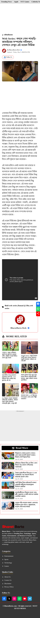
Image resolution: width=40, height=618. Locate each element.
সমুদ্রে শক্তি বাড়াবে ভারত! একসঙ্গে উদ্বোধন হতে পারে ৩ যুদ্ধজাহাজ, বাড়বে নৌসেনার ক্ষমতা (26, 504)
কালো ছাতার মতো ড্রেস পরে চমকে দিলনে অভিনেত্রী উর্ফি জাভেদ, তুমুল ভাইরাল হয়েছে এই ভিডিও (29, 377)
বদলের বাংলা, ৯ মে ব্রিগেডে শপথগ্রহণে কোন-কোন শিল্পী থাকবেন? (29, 397)
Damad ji (21, 305)
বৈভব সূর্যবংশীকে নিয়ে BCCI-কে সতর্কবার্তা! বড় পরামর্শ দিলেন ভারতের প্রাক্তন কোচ (26, 475)
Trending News (6, 2)
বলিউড (6, 35)
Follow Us (9, 57)
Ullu (27, 305)
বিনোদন (10, 35)
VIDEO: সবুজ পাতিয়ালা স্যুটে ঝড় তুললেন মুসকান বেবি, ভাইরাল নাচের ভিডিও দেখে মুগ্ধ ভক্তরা (9, 355)
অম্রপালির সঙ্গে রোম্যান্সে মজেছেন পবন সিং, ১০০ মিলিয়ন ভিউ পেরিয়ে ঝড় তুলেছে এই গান (9, 377)
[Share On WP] (38, 309)
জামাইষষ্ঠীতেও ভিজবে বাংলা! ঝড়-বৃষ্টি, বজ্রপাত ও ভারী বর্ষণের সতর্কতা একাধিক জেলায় (26, 494)
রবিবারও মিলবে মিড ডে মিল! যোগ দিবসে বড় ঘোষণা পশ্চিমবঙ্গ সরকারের (26, 465)
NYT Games (25, 2)
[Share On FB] (38, 304)
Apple (16, 2)
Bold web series (11, 305)
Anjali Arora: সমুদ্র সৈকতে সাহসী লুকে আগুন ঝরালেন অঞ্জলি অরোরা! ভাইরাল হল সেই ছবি (29, 358)
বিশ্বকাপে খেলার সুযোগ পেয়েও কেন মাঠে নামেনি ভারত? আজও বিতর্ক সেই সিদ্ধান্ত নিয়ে (25, 455)
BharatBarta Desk (14, 50)
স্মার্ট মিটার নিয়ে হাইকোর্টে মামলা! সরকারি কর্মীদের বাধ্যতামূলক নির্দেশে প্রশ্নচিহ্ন (26, 484)
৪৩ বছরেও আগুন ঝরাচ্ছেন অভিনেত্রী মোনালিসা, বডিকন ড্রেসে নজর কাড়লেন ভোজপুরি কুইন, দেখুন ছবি (10, 400)
